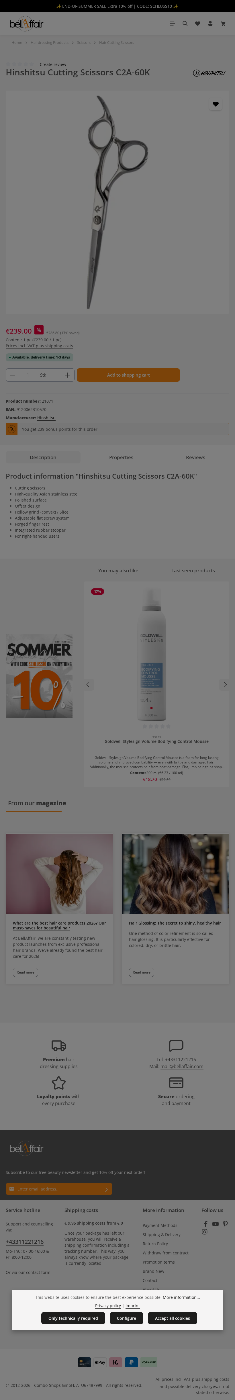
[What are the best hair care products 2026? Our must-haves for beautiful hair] (59, 874)
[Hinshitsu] (209, 73)
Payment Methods (160, 1225)
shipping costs (215, 1379)
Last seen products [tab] (193, 570)
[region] (117, 202)
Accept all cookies (172, 1318)
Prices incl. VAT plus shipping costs (39, 345)
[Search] (185, 23)
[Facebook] (206, 1225)
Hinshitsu (46, 417)
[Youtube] (216, 1225)
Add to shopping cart (128, 375)
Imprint (133, 1305)
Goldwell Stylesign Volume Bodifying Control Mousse (157, 741)
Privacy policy (108, 1305)
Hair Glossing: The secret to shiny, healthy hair (175, 923)
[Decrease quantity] (12, 375)
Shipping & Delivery (162, 1234)
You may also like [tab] (118, 570)
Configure (126, 1318)
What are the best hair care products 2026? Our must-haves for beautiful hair (59, 925)
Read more (25, 972)
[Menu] (172, 23)
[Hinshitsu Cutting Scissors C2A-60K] (117, 202)
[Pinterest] (225, 1225)
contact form (38, 1272)
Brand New (153, 1271)
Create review (53, 64)
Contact (150, 1280)
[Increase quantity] (68, 375)
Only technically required (73, 1318)
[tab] (43, 457)
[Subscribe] (106, 1189)
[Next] (225, 685)
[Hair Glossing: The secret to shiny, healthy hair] (175, 874)
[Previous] (88, 685)
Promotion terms (159, 1262)
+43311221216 (180, 1059)
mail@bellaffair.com (181, 1066)
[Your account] (210, 23)
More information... (181, 1297)
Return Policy (155, 1243)
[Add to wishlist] (215, 103)
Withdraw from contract (166, 1253)
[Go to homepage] (26, 23)
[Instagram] (204, 1233)
